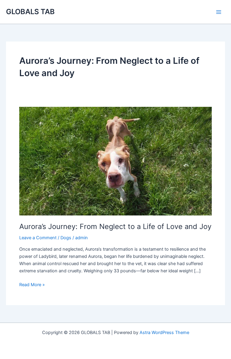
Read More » (32, 285)
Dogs (65, 237)
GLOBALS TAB (30, 11)
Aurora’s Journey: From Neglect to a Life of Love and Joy (115, 226)
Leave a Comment (38, 237)
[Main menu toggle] (218, 12)
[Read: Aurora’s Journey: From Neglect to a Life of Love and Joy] (115, 160)
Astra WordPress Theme (164, 332)
